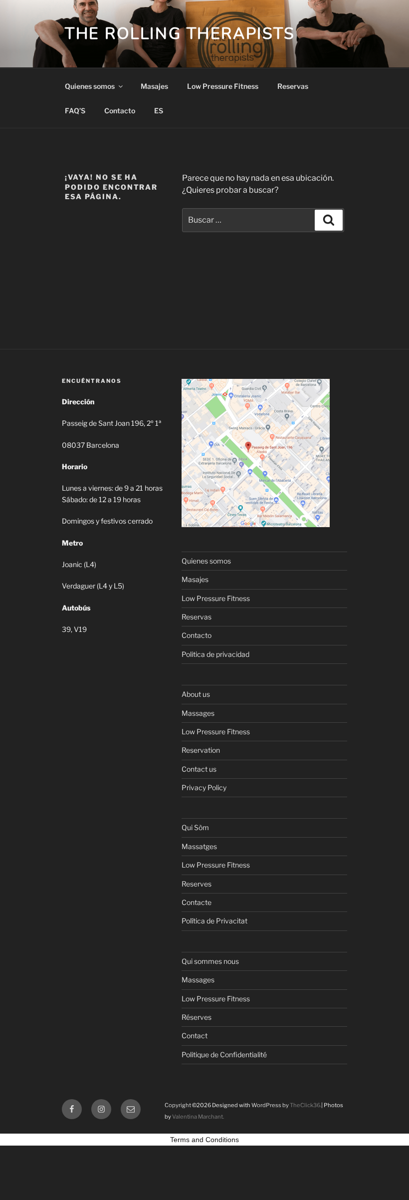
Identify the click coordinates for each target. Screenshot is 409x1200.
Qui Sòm (195, 827)
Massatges (199, 846)
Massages (198, 713)
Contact (194, 1035)
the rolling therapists (180, 33)
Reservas (292, 86)
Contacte (196, 902)
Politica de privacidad (215, 654)
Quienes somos (90, 86)
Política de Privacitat (214, 920)
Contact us (199, 769)
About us (196, 694)
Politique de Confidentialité (224, 1054)
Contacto (119, 110)
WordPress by (270, 1105)
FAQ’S (75, 110)
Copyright (178, 1105)
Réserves (196, 1017)
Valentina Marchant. (198, 1116)
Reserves (196, 884)
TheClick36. (305, 1105)
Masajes (154, 86)
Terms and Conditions (204, 1140)
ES (158, 110)
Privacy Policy (204, 787)
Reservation (201, 750)
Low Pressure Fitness (222, 86)
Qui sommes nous (210, 961)
